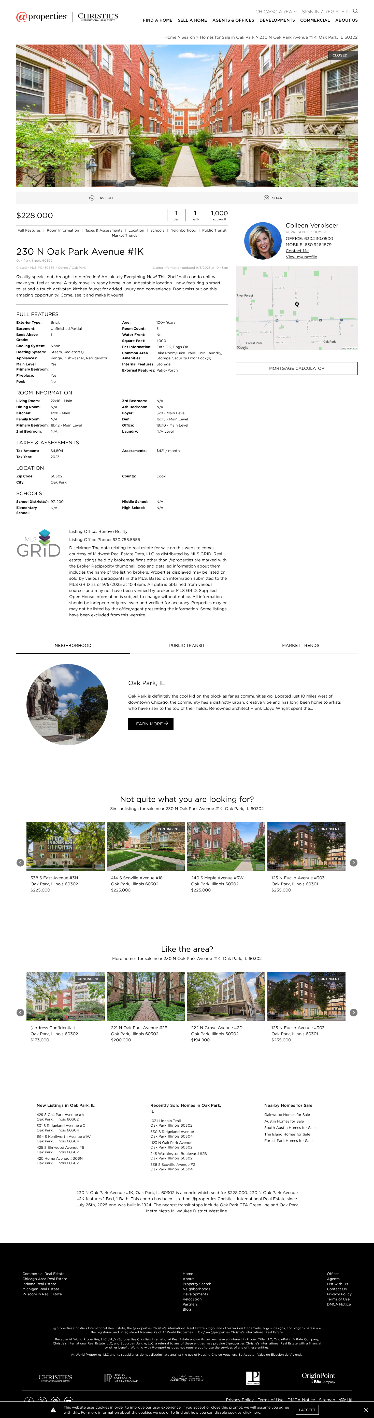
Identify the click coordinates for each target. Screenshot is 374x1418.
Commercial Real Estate (43, 1274)
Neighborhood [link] (183, 230)
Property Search (197, 1284)
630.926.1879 (318, 244)
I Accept (307, 1410)
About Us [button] (346, 20)
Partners (190, 1304)
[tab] (73, 646)
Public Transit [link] (214, 230)
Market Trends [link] (124, 235)
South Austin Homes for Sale (289, 1128)
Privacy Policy (339, 1294)
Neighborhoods (196, 1289)
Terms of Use (338, 1299)
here (256, 1412)
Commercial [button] (315, 20)
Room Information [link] (63, 230)
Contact (297, 250)
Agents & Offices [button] (233, 20)
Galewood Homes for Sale (287, 1115)
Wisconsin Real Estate (42, 1294)
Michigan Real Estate (40, 1289)
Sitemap (327, 1399)
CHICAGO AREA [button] (273, 11)
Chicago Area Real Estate (44, 1279)
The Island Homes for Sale (287, 1134)
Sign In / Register (325, 11)
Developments (277, 20)
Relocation (192, 1299)
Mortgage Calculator (297, 368)
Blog (187, 1309)
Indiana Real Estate (39, 1284)
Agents (333, 1279)
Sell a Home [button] (192, 20)
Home (188, 1274)
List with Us (337, 1284)
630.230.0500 (318, 238)
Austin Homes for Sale (284, 1121)
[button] (297, 308)
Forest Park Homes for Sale (288, 1141)
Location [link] (136, 230)
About (188, 1279)
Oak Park (79, 268)
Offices (333, 1274)
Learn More (149, 723)
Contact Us (337, 1289)
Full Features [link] (30, 230)
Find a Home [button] (157, 20)
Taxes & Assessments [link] (104, 230)
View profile (301, 256)
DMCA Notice (339, 1304)
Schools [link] (157, 230)
